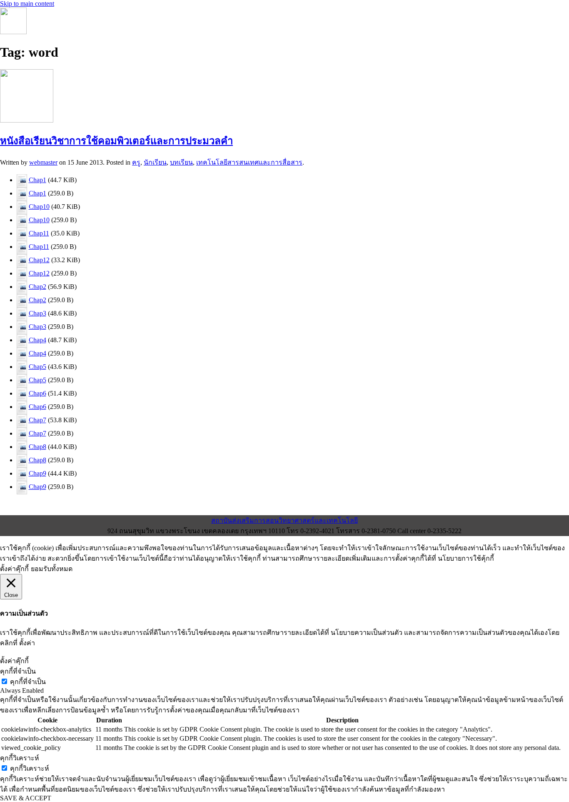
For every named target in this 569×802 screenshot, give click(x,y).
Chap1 (37, 179)
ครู (136, 162)
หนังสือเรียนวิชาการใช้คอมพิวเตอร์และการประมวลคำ (116, 140)
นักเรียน (155, 162)
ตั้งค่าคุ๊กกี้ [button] (14, 568)
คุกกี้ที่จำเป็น (28, 681)
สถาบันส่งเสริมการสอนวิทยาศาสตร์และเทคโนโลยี (284, 520)
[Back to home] (13, 31)
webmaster (43, 162)
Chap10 (39, 206)
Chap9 (37, 473)
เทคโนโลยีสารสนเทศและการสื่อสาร (249, 162)
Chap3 (37, 313)
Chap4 (37, 339)
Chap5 (37, 366)
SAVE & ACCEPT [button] (25, 798)
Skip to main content (27, 3)
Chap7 (37, 420)
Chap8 (37, 446)
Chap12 (39, 259)
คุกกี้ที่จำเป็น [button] (18, 671)
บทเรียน (181, 162)
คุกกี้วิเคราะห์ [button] (19, 758)
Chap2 (37, 286)
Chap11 (39, 233)
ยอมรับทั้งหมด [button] (51, 568)
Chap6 (37, 393)
